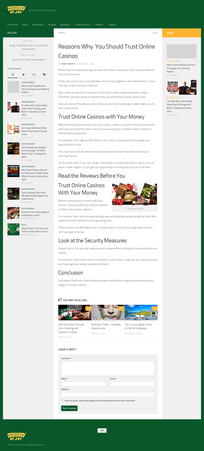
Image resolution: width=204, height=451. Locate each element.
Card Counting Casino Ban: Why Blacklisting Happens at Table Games (35, 195)
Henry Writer (68, 64)
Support (112, 24)
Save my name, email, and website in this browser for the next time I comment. (100, 400)
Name (64, 378)
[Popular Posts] (23, 75)
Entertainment (28, 82)
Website (65, 389)
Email (113, 378)
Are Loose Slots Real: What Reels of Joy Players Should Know (34, 131)
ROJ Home (12, 24)
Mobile (98, 24)
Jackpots (52, 24)
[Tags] (44, 75)
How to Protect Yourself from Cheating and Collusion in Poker (71, 328)
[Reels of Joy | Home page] (16, 9)
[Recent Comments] (33, 75)
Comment (66, 358)
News (61, 32)
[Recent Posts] (12, 75)
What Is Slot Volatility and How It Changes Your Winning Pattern (35, 89)
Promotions (37, 24)
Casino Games (82, 24)
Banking (64, 24)
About (25, 24)
